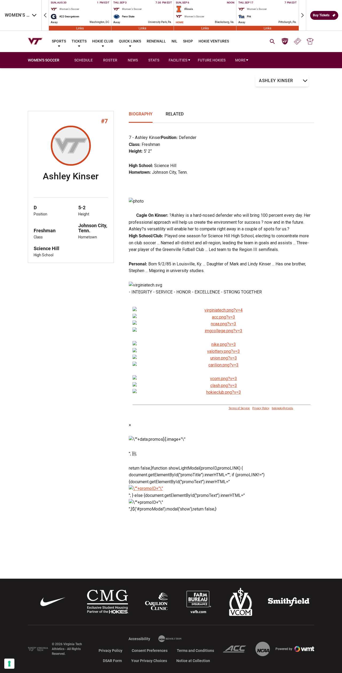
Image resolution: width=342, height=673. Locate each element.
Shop (188, 41)
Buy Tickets (321, 15)
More (240, 60)
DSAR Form (112, 661)
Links (80, 28)
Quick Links (130, 41)
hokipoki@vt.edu (282, 408)
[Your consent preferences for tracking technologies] (9, 664)
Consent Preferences (150, 650)
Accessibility (139, 638)
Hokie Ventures (214, 41)
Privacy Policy (260, 408)
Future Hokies (212, 60)
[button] (45, 15)
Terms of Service (239, 408)
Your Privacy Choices (149, 661)
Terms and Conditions (195, 650)
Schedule (83, 60)
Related (175, 114)
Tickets (79, 41)
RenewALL (156, 41)
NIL (174, 41)
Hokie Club (102, 41)
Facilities (178, 60)
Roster (110, 60)
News (133, 60)
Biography (141, 114)
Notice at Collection (193, 661)
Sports (59, 41)
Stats (153, 60)
